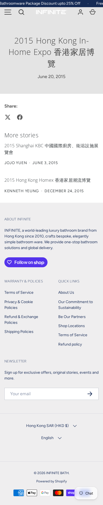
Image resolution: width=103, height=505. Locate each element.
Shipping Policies (19, 331)
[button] (21, 12)
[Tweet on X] (8, 117)
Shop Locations (71, 326)
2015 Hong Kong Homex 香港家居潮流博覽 (47, 180)
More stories (21, 135)
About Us (66, 292)
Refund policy (70, 344)
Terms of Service (19, 292)
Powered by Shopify (51, 481)
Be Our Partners (72, 316)
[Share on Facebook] (20, 117)
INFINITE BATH (57, 473)
